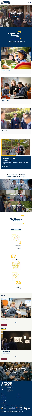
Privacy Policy (21, 405)
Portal (17, 393)
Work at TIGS (19, 397)
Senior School (3, 395)
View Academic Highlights (16, 229)
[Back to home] (5, 2)
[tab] (15, 322)
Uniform (18, 396)
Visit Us (16, 16)
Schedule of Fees (3, 397)
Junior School (3, 394)
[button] (30, 2)
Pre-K (2, 393)
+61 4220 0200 (10, 387)
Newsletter (18, 395)
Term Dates (18, 394)
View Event (3, 355)
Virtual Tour (16, 18)
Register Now (6, 166)
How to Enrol (3, 396)
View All (4, 359)
